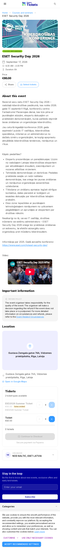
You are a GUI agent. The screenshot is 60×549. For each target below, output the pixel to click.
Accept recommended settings (21, 544)
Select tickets (28, 84)
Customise (11, 538)
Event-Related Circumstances (30, 317)
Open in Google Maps (14, 381)
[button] (30, 455)
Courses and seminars (22, 13)
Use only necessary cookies (37, 538)
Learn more (39, 531)
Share (9, 84)
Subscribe (30, 497)
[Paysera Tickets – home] (30, 4)
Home (5, 13)
